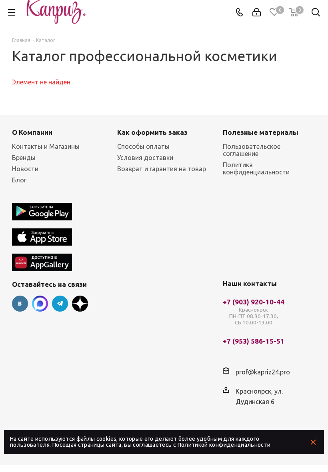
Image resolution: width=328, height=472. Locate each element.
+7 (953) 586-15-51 (253, 341)
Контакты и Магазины (46, 146)
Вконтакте (20, 304)
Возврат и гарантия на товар (161, 168)
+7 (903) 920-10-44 (253, 312)
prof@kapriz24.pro (263, 372)
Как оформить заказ (152, 132)
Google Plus (80, 304)
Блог (19, 180)
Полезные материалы (260, 132)
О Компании (32, 132)
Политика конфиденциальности (256, 168)
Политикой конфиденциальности (224, 445)
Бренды (24, 157)
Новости (25, 168)
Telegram (60, 304)
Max (40, 304)
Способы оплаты (143, 146)
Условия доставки (145, 157)
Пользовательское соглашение (251, 150)
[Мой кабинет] (256, 12)
